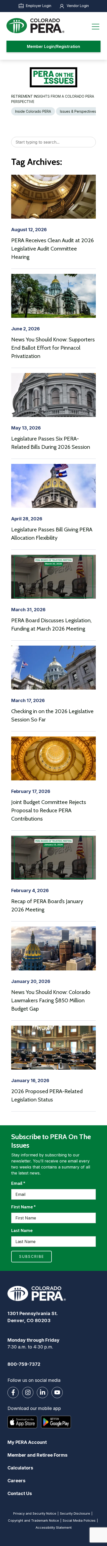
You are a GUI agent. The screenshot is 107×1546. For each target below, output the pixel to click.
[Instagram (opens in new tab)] (27, 1392)
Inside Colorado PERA (33, 111)
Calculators (20, 1467)
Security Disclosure (75, 1513)
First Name (23, 1207)
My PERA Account (27, 1442)
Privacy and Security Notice (34, 1513)
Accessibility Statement (54, 1527)
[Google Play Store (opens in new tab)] (56, 1422)
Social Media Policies (79, 1520)
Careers (16, 1480)
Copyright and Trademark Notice (33, 1520)
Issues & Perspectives (78, 111)
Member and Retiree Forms (37, 1455)
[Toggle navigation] (96, 25)
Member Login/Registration (53, 46)
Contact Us (19, 1493)
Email (18, 1183)
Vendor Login (78, 6)
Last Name (22, 1230)
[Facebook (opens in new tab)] (13, 1392)
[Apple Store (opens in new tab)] (22, 1422)
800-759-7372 (23, 1364)
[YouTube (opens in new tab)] (57, 1392)
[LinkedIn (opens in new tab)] (42, 1392)
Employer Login (38, 6)
